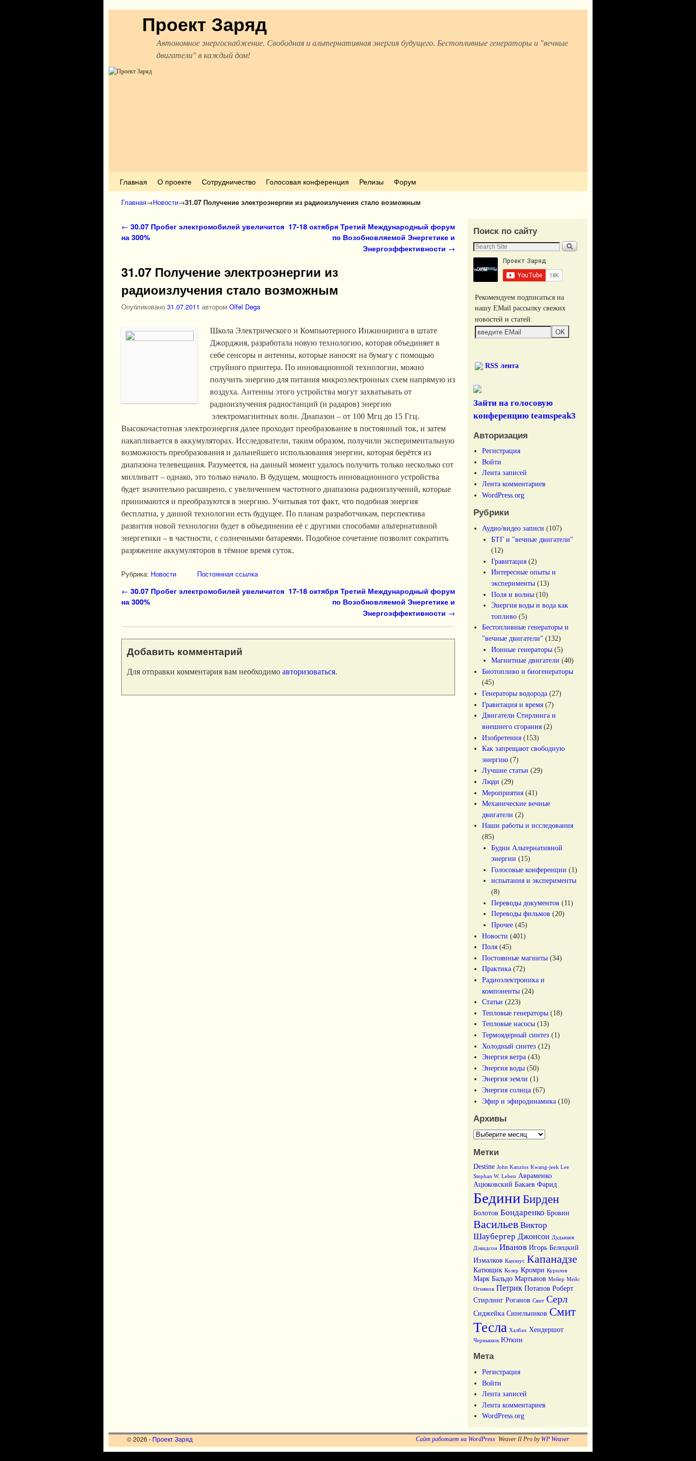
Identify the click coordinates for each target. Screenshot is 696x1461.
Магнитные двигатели (525, 660)
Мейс (573, 1279)
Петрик (509, 1288)
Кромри (533, 1270)
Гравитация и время (512, 704)
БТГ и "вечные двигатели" (532, 539)
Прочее (502, 925)
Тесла (490, 1327)
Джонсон (534, 1236)
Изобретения (501, 738)
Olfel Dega (244, 306)
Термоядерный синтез (515, 1035)
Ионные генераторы (521, 649)
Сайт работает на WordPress (455, 1439)
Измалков (488, 1260)
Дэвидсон (485, 1248)
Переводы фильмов (520, 913)
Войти (491, 462)
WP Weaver (555, 1439)
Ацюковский (493, 1184)
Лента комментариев (514, 484)
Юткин (512, 1340)
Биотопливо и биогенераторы (527, 671)
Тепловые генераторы (515, 1013)
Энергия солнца (506, 1090)
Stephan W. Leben (494, 1176)
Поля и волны (512, 594)
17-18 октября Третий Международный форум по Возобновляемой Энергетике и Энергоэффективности (371, 237)
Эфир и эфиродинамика (519, 1101)
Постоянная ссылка (227, 574)
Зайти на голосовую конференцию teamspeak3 (524, 409)
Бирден (541, 1199)
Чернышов (486, 1340)
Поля (489, 947)
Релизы (371, 181)
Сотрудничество (229, 181)
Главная (133, 181)
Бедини (497, 1198)
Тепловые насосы (508, 1024)
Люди (490, 781)
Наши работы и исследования (527, 825)
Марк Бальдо (493, 1279)
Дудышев (563, 1237)
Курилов (557, 1270)
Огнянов (483, 1289)
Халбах (518, 1330)
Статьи (492, 1002)
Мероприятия (502, 793)
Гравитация (508, 561)
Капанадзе (552, 1259)
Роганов (517, 1300)
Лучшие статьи (505, 770)
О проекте (174, 181)
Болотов (485, 1213)
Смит (562, 1312)
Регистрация (501, 451)
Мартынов (530, 1279)
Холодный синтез (509, 1046)
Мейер (556, 1279)
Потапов (537, 1288)
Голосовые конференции (529, 870)
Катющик (487, 1270)
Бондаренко (522, 1212)
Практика (496, 968)
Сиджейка (488, 1313)
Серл (557, 1299)
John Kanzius (512, 1167)
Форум (405, 181)
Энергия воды (503, 1068)
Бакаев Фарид (536, 1184)
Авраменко (535, 1176)
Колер (511, 1270)
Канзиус (515, 1261)
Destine (484, 1166)
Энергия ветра (504, 1057)
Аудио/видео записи (513, 528)
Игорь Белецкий (554, 1247)
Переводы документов (525, 903)
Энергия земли (505, 1079)
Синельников (526, 1313)
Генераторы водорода (514, 693)
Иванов (513, 1247)
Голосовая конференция (307, 181)
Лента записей (504, 472)
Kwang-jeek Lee (549, 1167)
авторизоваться (308, 671)
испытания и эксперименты (533, 880)
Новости (165, 202)
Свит (538, 1300)
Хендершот (546, 1330)
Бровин (558, 1213)
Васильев (495, 1224)
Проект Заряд (204, 23)
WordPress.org (503, 495)
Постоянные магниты (515, 958)
